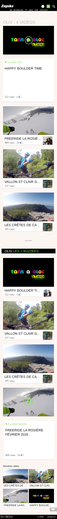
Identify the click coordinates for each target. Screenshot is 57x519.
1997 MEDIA (7, 517)
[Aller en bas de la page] (53, 509)
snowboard (18, 10)
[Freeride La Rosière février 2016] (28, 402)
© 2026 (41, 517)
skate (31, 10)
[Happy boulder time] (28, 40)
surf (36, 10)
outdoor (43, 10)
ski (11, 10)
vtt (26, 10)
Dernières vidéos (11, 466)
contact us (51, 517)
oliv (22, 251)
